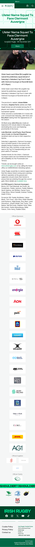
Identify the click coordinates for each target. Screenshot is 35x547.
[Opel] (17, 279)
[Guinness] (17, 245)
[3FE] (11, 460)
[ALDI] (17, 324)
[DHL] (17, 437)
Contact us (6, 532)
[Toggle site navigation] (2, 5)
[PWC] (17, 313)
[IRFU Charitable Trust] (17, 479)
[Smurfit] (17, 358)
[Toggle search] (32, 5)
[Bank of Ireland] (17, 268)
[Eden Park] (17, 414)
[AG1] (17, 448)
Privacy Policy (7, 530)
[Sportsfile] (17, 468)
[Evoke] (17, 425)
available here (22, 181)
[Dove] (17, 380)
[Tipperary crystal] (23, 460)
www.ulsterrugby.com (8, 166)
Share (17, 46)
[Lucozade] (17, 335)
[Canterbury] (17, 234)
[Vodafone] (17, 223)
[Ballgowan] (17, 403)
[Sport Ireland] (17, 392)
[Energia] (17, 290)
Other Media (29, 544)
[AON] (17, 301)
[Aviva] (17, 256)
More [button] (17, 1)
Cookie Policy (7, 527)
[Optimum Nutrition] (17, 369)
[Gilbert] (17, 347)
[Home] (9, 6)
